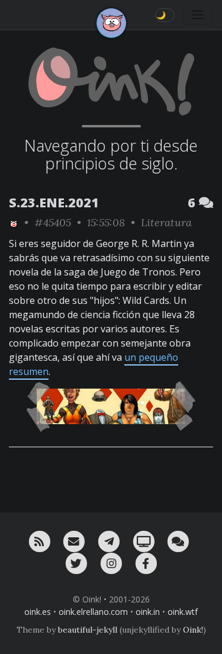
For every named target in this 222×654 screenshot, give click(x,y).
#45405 (52, 222)
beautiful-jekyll (87, 629)
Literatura (166, 222)
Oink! (193, 629)
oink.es (37, 611)
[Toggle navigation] (198, 15)
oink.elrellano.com (93, 611)
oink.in (148, 611)
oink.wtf (183, 611)
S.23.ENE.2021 (54, 202)
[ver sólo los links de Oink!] (13, 222)
